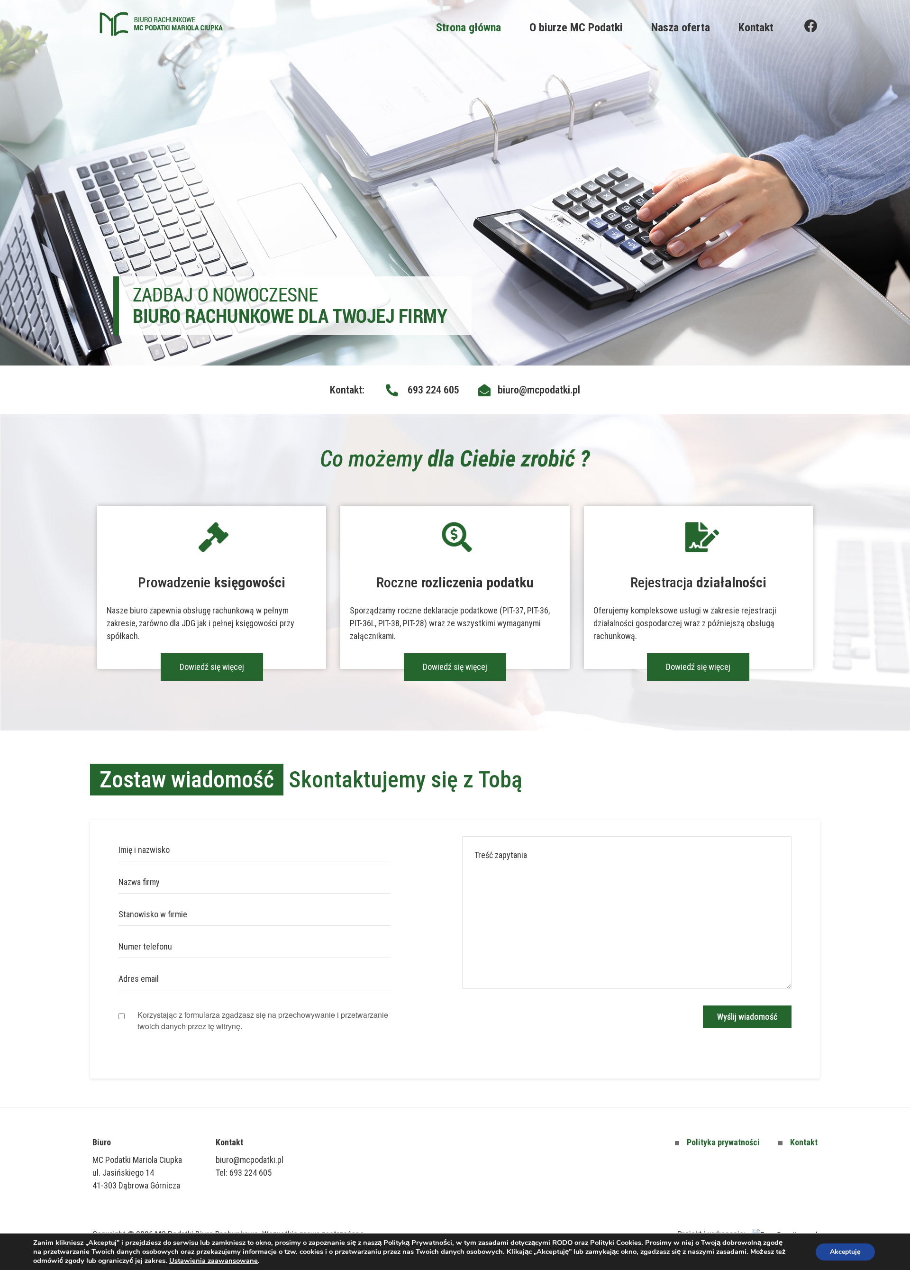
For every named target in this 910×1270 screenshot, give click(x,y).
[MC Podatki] (161, 24)
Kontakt (756, 27)
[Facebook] (811, 26)
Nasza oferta (680, 27)
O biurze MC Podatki (576, 27)
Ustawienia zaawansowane (213, 1260)
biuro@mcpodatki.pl (249, 1160)
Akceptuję (845, 1251)
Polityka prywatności (723, 1142)
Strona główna (468, 27)
